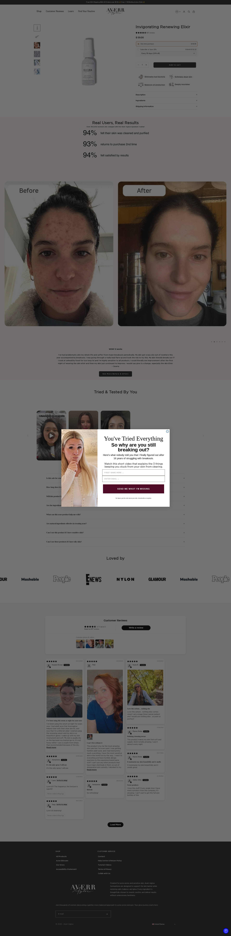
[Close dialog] (167, 431)
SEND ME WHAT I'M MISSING (133, 489)
